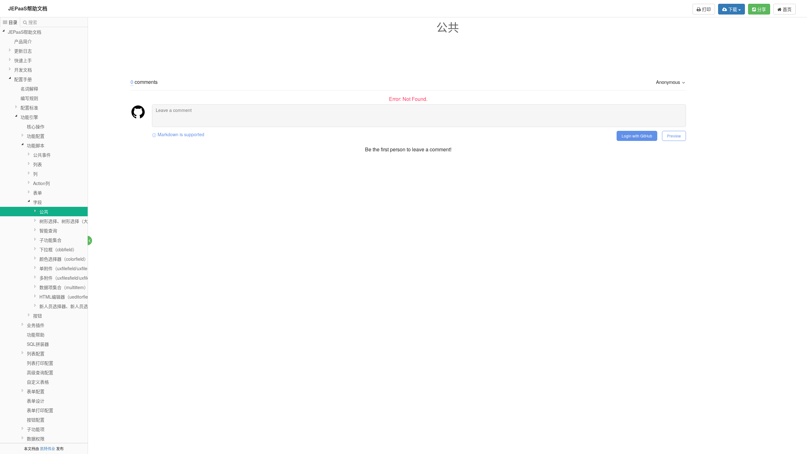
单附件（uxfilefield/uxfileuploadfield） (76, 268)
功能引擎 (29, 117)
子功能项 (35, 429)
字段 (37, 202)
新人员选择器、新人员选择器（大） (74, 306)
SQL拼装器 (38, 344)
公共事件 (42, 155)
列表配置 (35, 353)
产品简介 (23, 41)
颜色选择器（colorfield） (63, 259)
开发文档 (23, 70)
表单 (37, 192)
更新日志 (23, 51)
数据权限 (35, 438)
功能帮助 (35, 334)
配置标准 (29, 107)
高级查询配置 (40, 372)
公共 (43, 211)
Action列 (41, 183)
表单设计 (35, 401)
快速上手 (23, 60)
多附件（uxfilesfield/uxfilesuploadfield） (78, 278)
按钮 (37, 315)
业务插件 (35, 325)
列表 (37, 164)
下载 (732, 9)
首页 (786, 9)
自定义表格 (38, 382)
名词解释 (29, 88)
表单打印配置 (40, 410)
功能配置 (35, 136)
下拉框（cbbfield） (58, 249)
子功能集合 (50, 240)
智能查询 (48, 230)
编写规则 (29, 98)
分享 (761, 9)
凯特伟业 (47, 448)
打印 (706, 9)
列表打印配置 (40, 363)
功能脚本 (35, 145)
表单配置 (35, 391)
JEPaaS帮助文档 (27, 8)
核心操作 (35, 126)
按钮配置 (35, 419)
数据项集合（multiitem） (63, 287)
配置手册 (23, 79)
